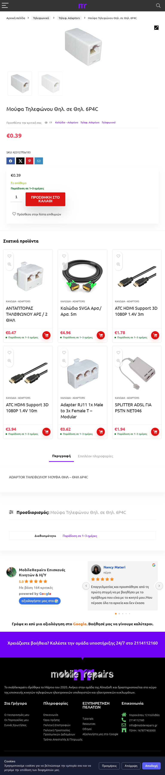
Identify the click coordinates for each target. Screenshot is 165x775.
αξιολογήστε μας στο (37, 600)
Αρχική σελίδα (15, 18)
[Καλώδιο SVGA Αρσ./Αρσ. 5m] (83, 276)
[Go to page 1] (119, 614)
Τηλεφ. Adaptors (69, 18)
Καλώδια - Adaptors (66, 122)
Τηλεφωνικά (41, 18)
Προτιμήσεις (109, 765)
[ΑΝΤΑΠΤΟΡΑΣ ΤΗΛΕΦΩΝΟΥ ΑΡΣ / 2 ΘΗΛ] (28, 276)
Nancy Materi (79, 567)
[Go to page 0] (116, 614)
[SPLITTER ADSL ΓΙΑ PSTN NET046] (137, 373)
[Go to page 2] (123, 614)
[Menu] (5, 5)
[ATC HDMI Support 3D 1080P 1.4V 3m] (137, 276)
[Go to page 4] (129, 613)
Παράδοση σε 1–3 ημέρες (80, 536)
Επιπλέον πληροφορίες (95, 456)
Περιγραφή (61, 455)
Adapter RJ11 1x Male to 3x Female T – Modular (82, 410)
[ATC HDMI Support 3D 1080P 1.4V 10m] (28, 373)
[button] (156, 28)
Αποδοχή (151, 765)
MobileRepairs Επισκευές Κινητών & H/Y (42, 572)
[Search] (158, 5)
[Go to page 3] (126, 613)
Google (80, 623)
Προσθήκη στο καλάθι (45, 199)
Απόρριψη (131, 765)
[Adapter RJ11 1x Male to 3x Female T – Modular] (83, 373)
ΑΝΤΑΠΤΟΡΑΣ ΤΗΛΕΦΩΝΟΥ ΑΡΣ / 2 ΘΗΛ (26, 314)
